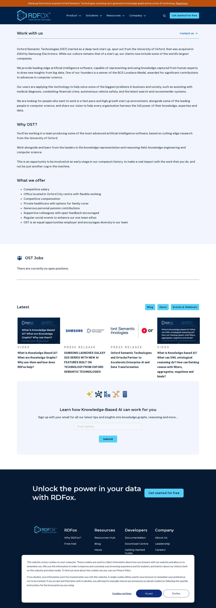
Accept (149, 593)
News (163, 307)
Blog (150, 307)
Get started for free (184, 15)
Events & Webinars (185, 307)
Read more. (182, 3)
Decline (176, 593)
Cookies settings (121, 593)
